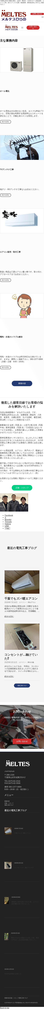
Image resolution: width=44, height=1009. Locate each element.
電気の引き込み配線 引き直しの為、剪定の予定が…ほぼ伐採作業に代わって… (25, 939)
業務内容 (22, 383)
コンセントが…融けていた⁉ (21, 656)
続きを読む (5, 122)
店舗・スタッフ (22, 488)
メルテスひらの (9, 771)
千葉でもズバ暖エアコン (21, 598)
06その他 (31, 662)
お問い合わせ (37, 14)
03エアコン (32, 602)
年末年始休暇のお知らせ (12, 974)
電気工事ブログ (22, 685)
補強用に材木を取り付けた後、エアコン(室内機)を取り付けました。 (25, 903)
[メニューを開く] (42, 17)
